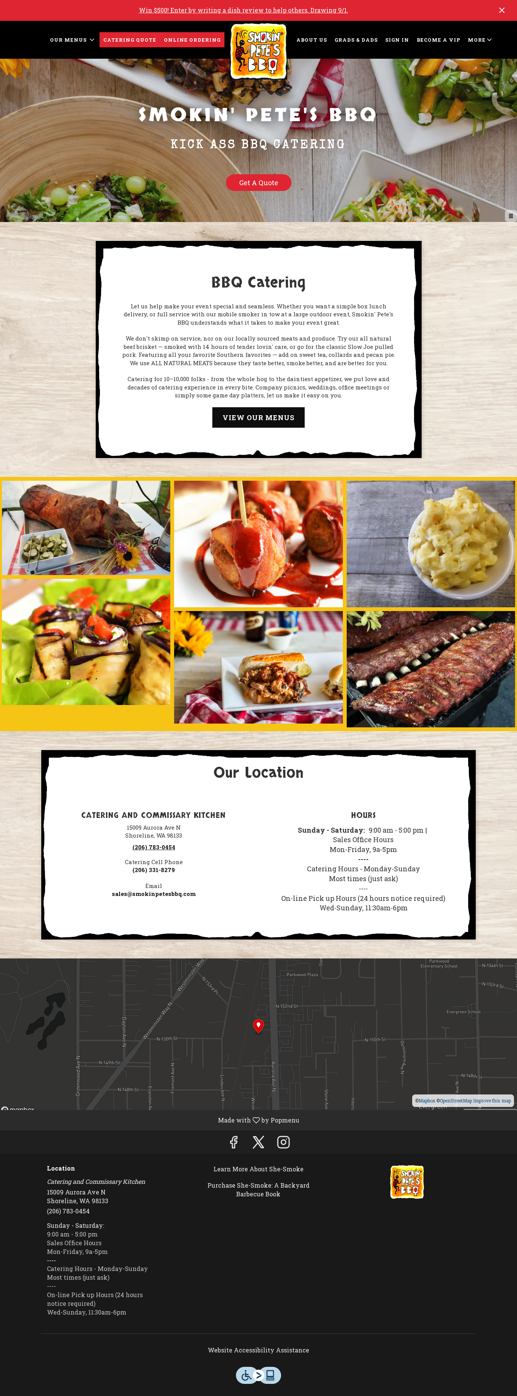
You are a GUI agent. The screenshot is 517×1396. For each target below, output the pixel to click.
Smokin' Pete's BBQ (407, 1182)
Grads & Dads (356, 39)
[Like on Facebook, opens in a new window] (233, 1144)
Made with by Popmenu (152, 1120)
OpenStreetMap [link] (456, 1100)
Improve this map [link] (492, 1100)
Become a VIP (438, 39)
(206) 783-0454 (68, 1211)
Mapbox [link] (427, 1100)
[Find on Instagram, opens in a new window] (283, 1144)
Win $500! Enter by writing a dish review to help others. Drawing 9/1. (243, 10)
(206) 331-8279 (153, 870)
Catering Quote (129, 39)
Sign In (397, 39)
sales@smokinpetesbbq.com (154, 893)
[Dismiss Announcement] (502, 10)
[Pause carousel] (511, 216)
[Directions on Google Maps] (258, 1033)
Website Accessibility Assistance (258, 1350)
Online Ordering (192, 39)
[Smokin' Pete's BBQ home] (258, 51)
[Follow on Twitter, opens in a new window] (258, 1144)
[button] (73, 39)
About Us (311, 39)
